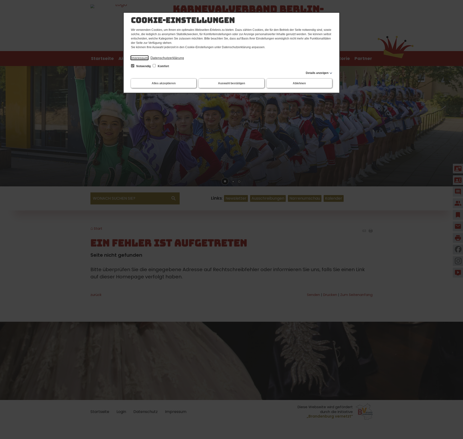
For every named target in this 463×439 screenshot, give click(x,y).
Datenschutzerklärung (167, 58)
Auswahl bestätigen (231, 83)
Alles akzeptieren (164, 83)
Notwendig (143, 66)
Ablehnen (299, 83)
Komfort (163, 66)
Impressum (139, 58)
